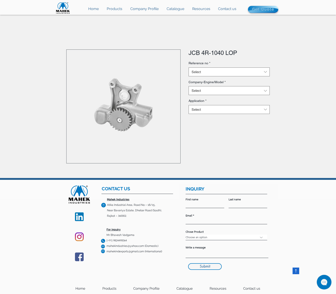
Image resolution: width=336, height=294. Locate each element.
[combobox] (229, 71)
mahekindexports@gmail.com (125, 251)
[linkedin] (79, 216)
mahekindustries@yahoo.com (125, 246)
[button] (201, 10)
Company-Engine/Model (207, 82)
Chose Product (195, 231)
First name (192, 199)
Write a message (196, 247)
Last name (235, 199)
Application (197, 101)
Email (189, 215)
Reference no (199, 63)
